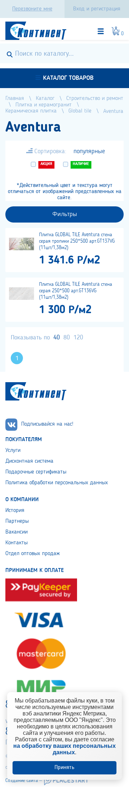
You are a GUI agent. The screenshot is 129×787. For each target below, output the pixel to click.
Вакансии (16, 532)
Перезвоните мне (32, 9)
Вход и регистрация (96, 9)
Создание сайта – (23, 780)
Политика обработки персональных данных (56, 483)
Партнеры (17, 521)
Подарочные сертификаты (35, 472)
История (14, 510)
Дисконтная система (29, 461)
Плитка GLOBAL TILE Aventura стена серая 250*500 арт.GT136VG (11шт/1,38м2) (75, 291)
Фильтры (64, 214)
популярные (89, 151)
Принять (64, 767)
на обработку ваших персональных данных (64, 749)
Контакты (16, 543)
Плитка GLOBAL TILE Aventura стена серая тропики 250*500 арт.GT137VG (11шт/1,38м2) (77, 241)
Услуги (12, 450)
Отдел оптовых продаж (32, 554)
